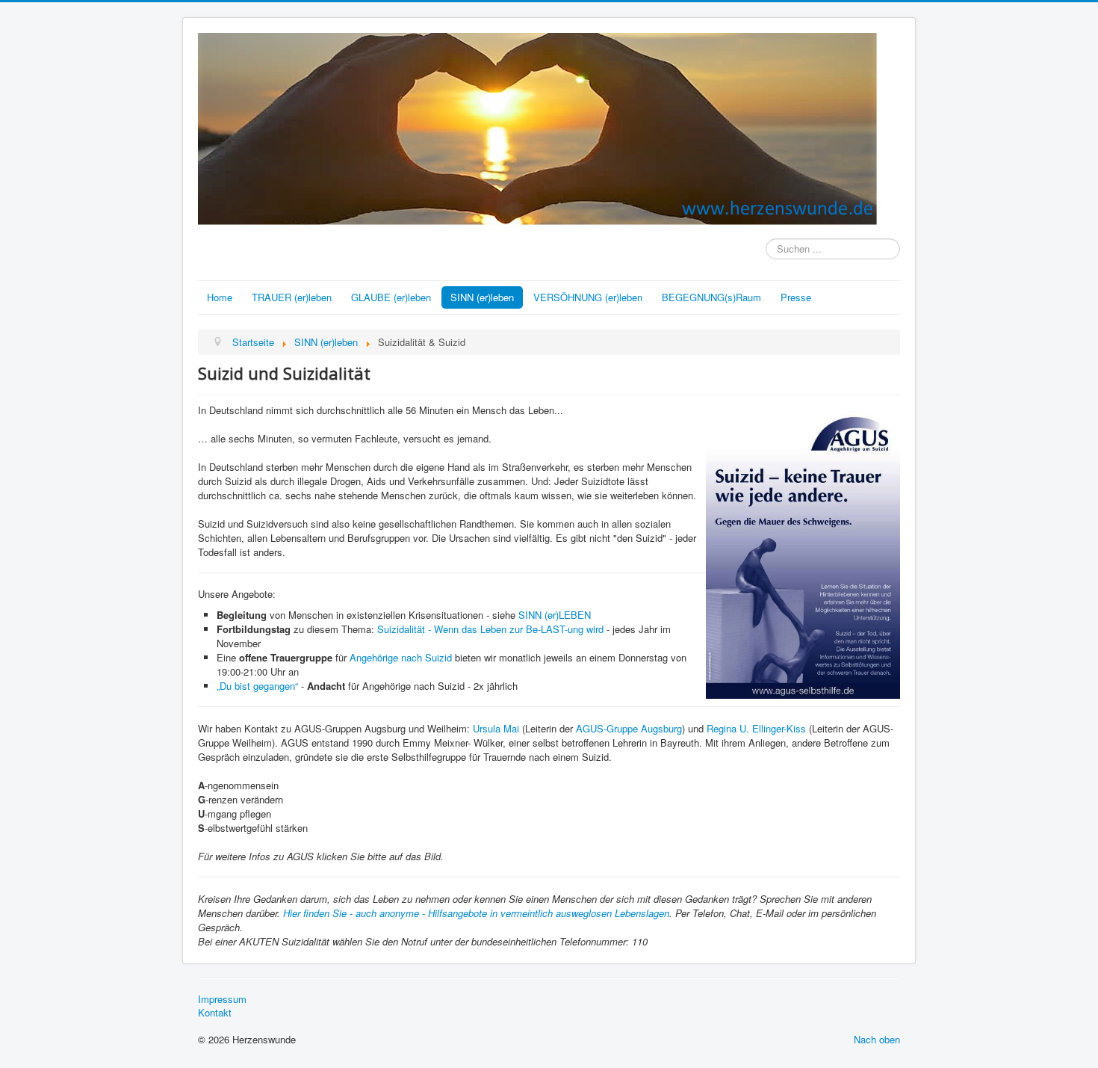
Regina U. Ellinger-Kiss (756, 728)
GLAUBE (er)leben (391, 297)
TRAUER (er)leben (292, 297)
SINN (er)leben (482, 297)
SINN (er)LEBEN (554, 615)
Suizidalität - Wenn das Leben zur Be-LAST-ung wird (490, 629)
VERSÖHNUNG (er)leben (587, 297)
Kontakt (215, 1012)
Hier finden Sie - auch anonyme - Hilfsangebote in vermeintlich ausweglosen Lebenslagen (476, 913)
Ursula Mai (496, 728)
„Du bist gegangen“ (259, 686)
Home (219, 297)
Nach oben (877, 1039)
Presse (796, 297)
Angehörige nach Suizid (401, 657)
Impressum (222, 999)
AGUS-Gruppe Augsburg (629, 728)
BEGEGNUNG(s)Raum (711, 297)
